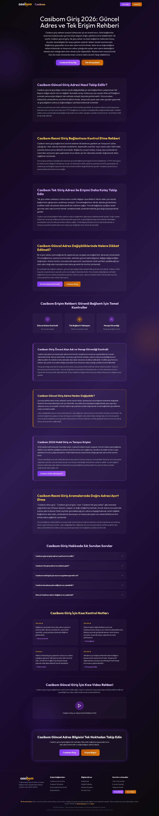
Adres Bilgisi (130, 792)
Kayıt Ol (137, 4)
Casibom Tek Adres (56, 784)
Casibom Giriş (72, 284)
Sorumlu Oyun (86, 790)
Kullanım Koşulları (87, 787)
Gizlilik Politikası (86, 784)
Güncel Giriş (118, 792)
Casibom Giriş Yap (67, 62)
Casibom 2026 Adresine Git (51, 473)
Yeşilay (92, 803)
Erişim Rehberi (55, 790)
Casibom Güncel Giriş (57, 781)
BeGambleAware (82, 803)
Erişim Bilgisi (90, 752)
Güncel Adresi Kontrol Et (50, 284)
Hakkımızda (85, 781)
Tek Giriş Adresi (92, 62)
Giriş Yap (125, 4)
